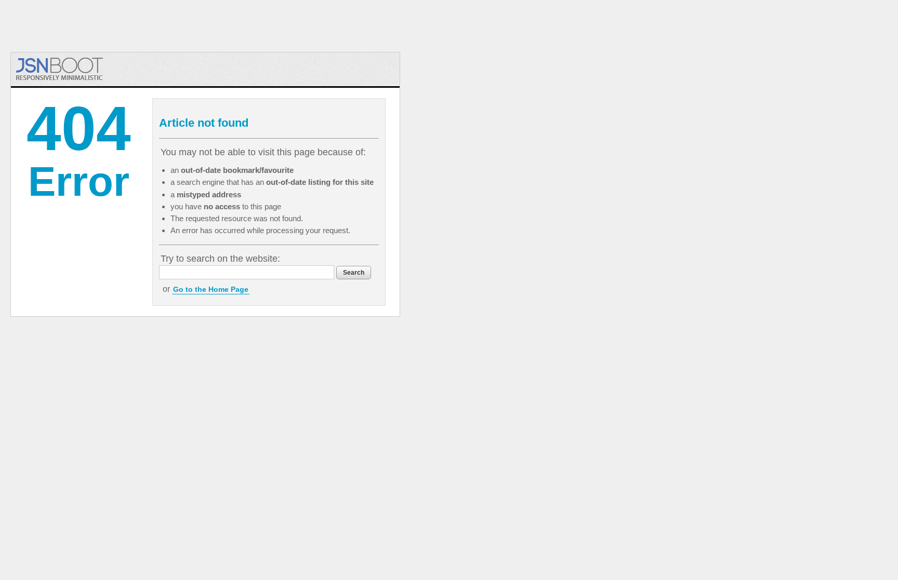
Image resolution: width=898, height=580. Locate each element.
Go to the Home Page (210, 289)
